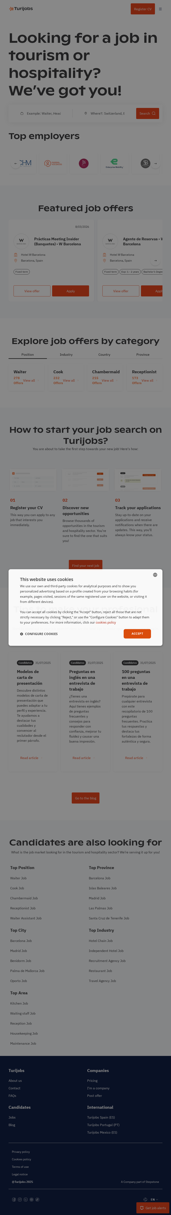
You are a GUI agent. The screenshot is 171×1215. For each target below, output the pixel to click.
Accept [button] (137, 634)
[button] (39, 634)
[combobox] (155, 575)
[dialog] (85, 607)
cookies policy (106, 622)
